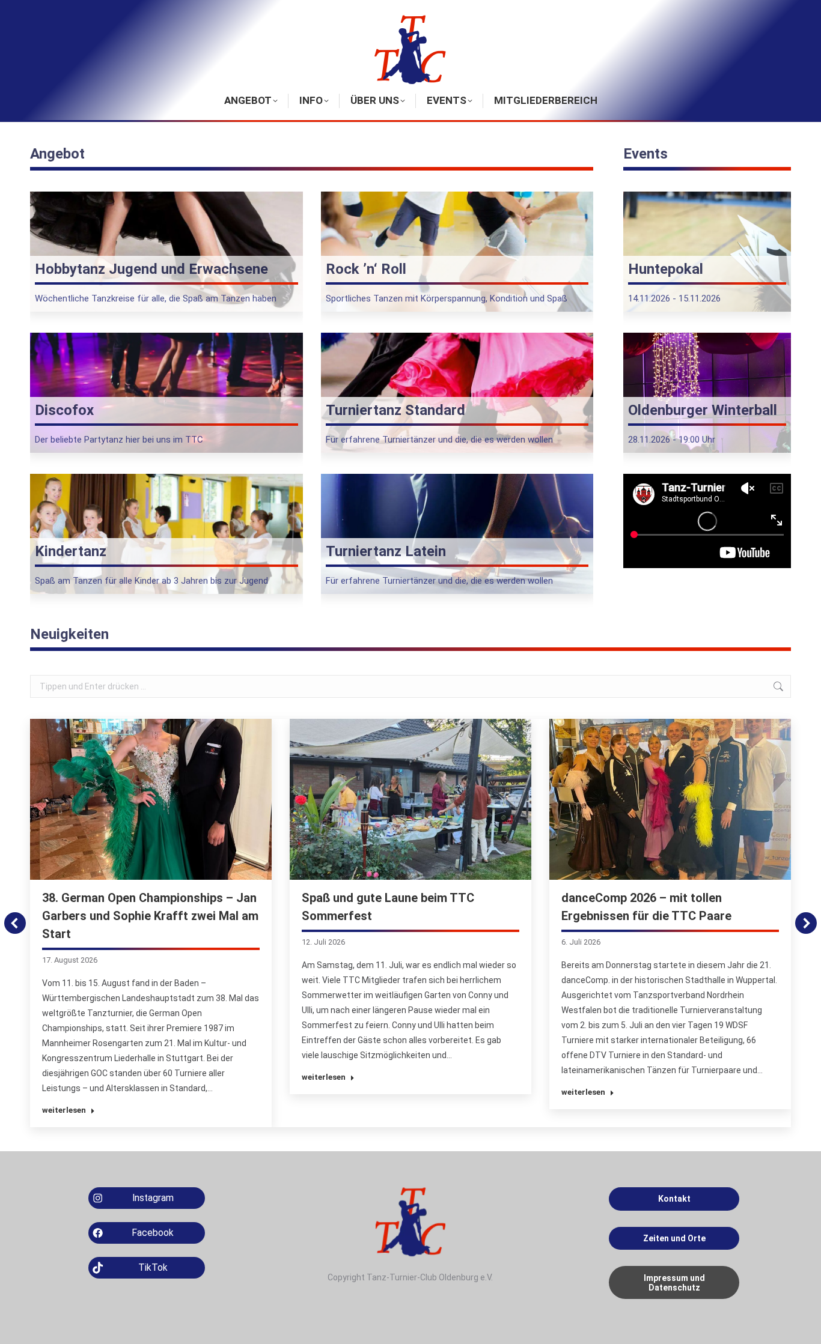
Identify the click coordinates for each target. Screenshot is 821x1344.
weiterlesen (64, 1110)
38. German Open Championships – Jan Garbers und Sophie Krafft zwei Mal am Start (150, 916)
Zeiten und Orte (674, 1238)
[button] (15, 923)
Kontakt (674, 1198)
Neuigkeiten (69, 634)
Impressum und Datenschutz (674, 1282)
